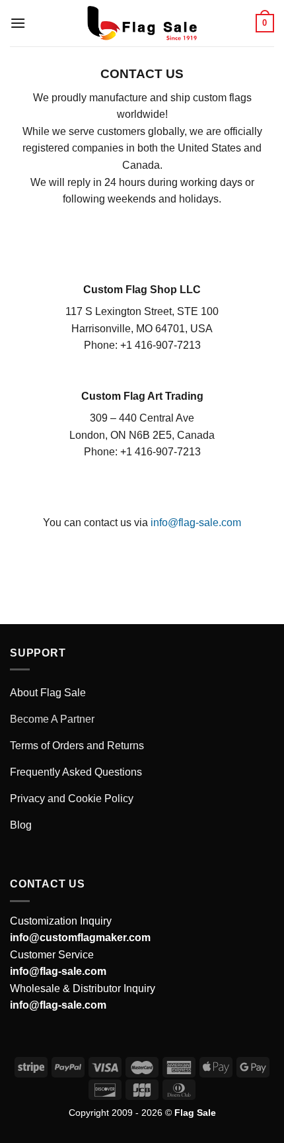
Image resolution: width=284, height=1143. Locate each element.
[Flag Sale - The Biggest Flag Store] (142, 23)
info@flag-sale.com (196, 522)
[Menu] (18, 23)
